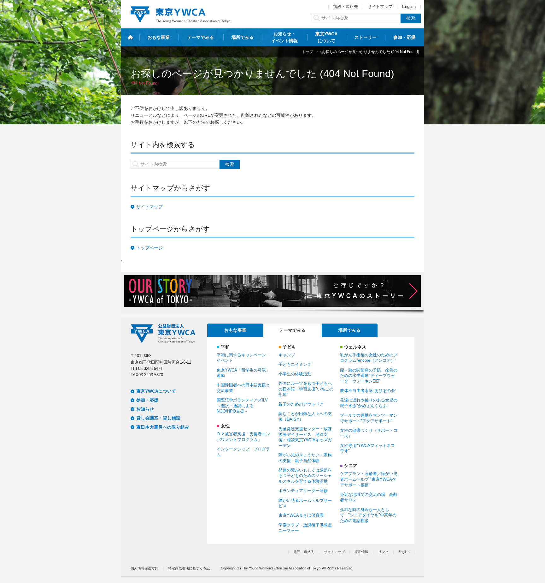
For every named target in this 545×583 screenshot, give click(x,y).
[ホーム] (130, 37)
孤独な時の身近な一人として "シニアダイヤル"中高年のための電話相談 (368, 515)
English (409, 6)
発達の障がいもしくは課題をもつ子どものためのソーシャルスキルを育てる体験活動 (305, 476)
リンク (383, 552)
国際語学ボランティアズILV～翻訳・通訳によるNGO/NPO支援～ (242, 405)
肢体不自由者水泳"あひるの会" (368, 391)
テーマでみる (200, 37)
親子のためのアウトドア (301, 404)
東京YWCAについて (326, 37)
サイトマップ (380, 6)
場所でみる (242, 37)
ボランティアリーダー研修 (303, 491)
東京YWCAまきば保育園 (301, 515)
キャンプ (286, 355)
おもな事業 (159, 37)
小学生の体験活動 (294, 374)
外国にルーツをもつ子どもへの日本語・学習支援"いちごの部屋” (305, 389)
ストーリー (366, 37)
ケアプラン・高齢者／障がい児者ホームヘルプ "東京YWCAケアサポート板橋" (368, 479)
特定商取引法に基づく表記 (189, 568)
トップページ (149, 247)
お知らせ (145, 409)
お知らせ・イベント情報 (284, 37)
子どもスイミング (294, 364)
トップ (307, 52)
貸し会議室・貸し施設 (158, 417)
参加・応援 (404, 37)
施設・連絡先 (345, 6)
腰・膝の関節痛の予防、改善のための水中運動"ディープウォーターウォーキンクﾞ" (368, 376)
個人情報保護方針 (144, 568)
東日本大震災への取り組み (162, 427)
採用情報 (361, 552)
